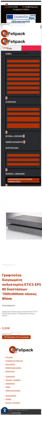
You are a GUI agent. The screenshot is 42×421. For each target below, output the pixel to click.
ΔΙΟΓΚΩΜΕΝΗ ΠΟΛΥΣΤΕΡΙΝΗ (20, 179)
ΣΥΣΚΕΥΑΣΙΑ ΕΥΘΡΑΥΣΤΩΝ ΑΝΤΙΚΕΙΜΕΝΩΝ (19, 119)
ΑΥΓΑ (10, 61)
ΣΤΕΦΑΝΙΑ (12, 79)
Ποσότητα (6, 334)
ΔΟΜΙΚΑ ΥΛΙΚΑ (14, 181)
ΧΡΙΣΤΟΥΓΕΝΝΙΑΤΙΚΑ (16, 92)
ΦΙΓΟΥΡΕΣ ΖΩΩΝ (15, 83)
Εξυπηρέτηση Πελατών (14, 361)
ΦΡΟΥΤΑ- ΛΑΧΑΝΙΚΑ (16, 88)
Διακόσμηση (10, 383)
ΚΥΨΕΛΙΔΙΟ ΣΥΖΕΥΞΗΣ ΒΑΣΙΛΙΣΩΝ (22, 155)
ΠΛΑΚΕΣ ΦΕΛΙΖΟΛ (15, 160)
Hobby (8, 387)
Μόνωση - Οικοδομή (13, 380)
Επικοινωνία (10, 371)
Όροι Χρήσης (10, 364)
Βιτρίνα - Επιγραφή (13, 403)
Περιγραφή (10, 264)
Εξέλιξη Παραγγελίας (13, 368)
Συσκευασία (10, 376)
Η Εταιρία (9, 357)
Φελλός (8, 399)
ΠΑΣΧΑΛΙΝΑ (13, 75)
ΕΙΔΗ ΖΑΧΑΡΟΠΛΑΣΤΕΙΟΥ (18, 109)
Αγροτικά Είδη (11, 396)
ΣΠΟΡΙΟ (11, 164)
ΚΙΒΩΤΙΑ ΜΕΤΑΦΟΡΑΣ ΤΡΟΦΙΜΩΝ (22, 114)
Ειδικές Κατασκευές (13, 390)
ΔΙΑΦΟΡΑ (12, 66)
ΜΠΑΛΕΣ (11, 70)
